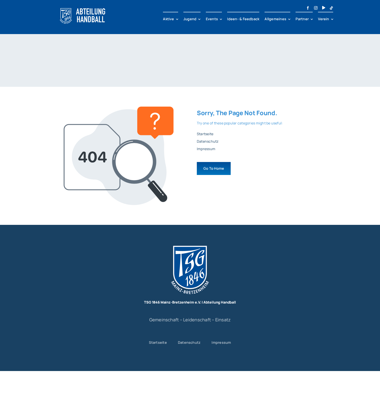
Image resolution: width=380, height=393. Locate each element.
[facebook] (308, 8)
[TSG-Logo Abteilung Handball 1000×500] (83, 6)
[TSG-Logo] (190, 244)
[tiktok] (331, 8)
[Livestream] (323, 7)
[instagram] (316, 8)
